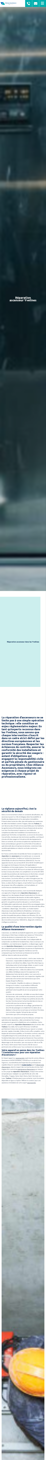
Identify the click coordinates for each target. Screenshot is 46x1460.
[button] (42, 3)
